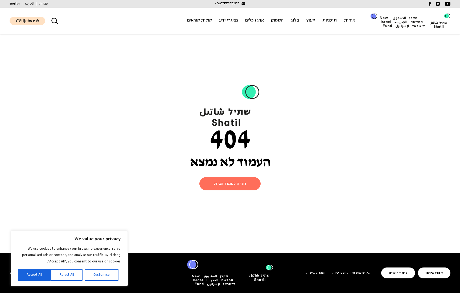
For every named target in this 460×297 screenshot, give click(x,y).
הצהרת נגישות (315, 273)
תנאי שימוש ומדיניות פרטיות (352, 273)
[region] (69, 258)
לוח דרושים (398, 273)
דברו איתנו (434, 273)
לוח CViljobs (27, 21)
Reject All (67, 275)
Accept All (34, 275)
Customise (101, 275)
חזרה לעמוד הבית (230, 183)
